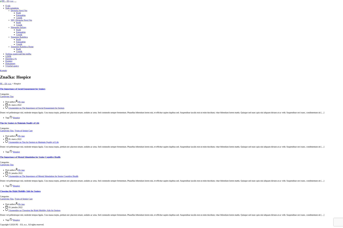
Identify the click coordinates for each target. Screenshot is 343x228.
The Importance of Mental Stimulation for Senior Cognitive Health (30, 157)
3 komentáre (33, 142)
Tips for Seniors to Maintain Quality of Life (19, 123)
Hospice (16, 118)
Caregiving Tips (7, 96)
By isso (21, 102)
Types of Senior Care (24, 131)
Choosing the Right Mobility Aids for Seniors (20, 191)
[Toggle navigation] (15, 1)
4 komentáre (36, 108)
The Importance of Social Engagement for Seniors (22, 89)
